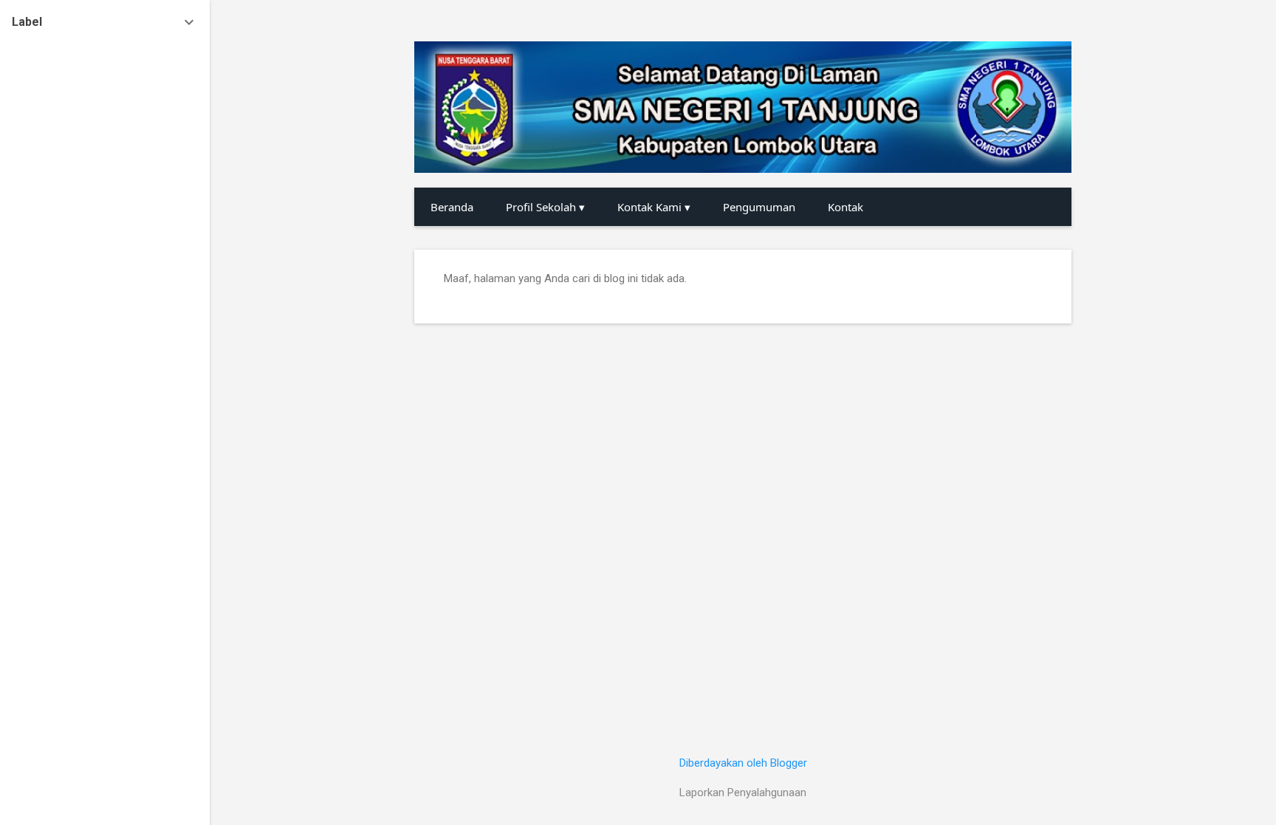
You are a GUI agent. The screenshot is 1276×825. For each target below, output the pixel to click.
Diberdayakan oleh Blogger (743, 763)
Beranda (452, 206)
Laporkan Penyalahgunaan (742, 792)
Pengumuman (759, 206)
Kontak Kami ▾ (653, 206)
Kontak (845, 206)
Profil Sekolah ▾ (545, 206)
